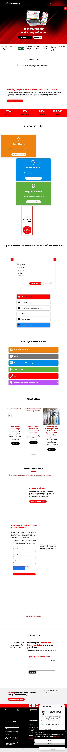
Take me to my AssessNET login (27, 230)
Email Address (32, 667)
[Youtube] (33, 705)
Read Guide (57, 444)
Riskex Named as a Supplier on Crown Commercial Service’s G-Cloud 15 (12, 727)
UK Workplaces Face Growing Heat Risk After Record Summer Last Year (11, 743)
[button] (65, 8)
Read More (21, 442)
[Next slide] (55, 259)
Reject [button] (49, 743)
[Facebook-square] (37, 705)
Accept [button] (50, 740)
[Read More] (21, 416)
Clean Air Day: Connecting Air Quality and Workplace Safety (11, 738)
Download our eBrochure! (18, 154)
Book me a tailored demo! (33, 202)
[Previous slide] (12, 259)
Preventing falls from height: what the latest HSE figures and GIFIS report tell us (12, 733)
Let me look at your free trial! (33, 178)
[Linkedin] (30, 705)
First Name (31, 661)
